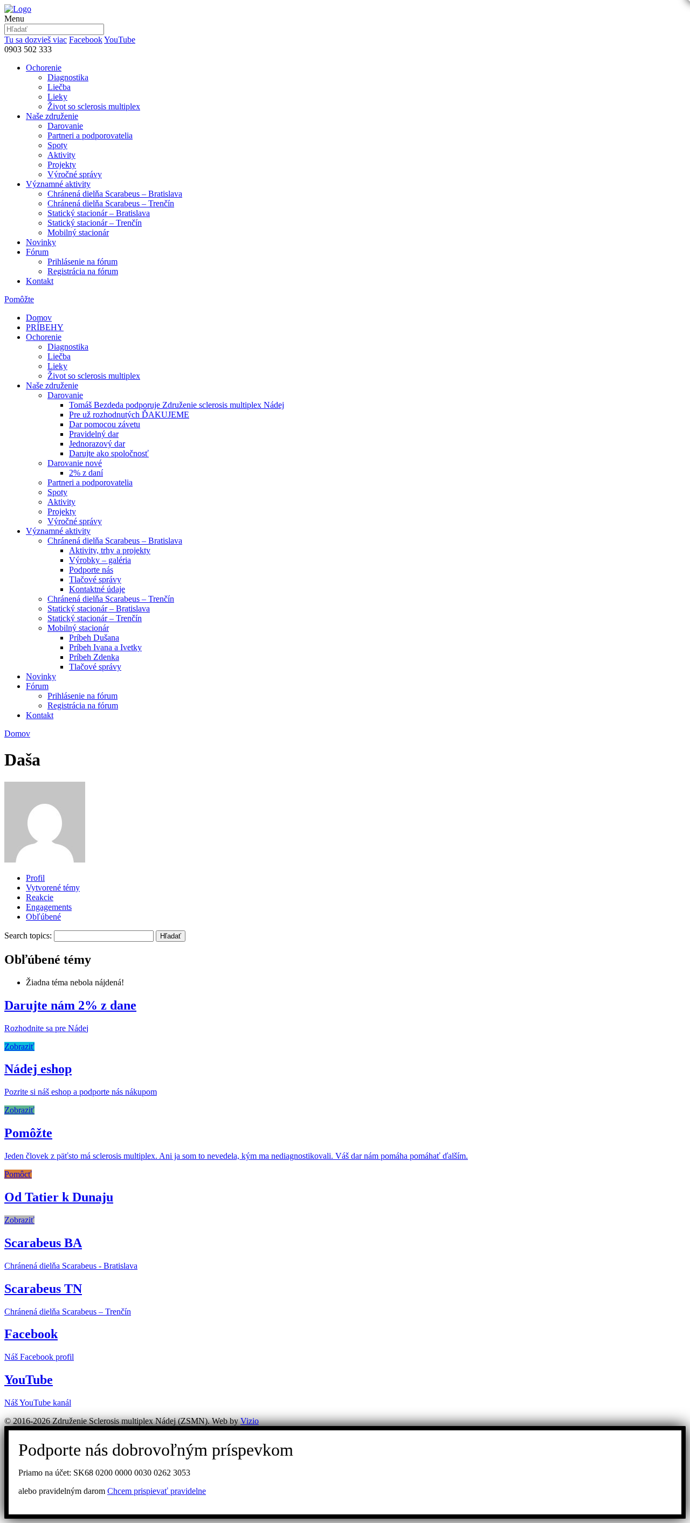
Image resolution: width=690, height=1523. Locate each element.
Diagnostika (67, 77)
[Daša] (44, 859)
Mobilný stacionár (78, 232)
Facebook (85, 39)
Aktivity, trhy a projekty (109, 550)
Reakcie (39, 897)
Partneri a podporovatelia (90, 135)
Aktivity (61, 154)
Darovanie (65, 125)
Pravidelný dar (94, 434)
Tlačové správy (95, 579)
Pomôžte (19, 299)
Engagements (49, 907)
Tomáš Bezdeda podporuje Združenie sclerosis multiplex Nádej (176, 404)
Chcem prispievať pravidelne (156, 1491)
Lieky (57, 96)
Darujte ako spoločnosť (109, 453)
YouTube (119, 39)
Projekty (61, 164)
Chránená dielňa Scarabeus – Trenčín (110, 203)
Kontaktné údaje (97, 589)
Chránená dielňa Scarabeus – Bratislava (114, 193)
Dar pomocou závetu (104, 424)
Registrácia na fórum (82, 271)
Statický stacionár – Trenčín (94, 222)
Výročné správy (74, 174)
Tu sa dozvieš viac (35, 39)
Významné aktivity (58, 184)
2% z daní (86, 472)
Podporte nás (91, 569)
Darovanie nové (74, 463)
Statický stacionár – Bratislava (98, 213)
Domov (39, 317)
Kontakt (39, 281)
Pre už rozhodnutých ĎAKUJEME (129, 414)
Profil (35, 877)
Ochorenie (43, 67)
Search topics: (28, 935)
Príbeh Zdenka (94, 657)
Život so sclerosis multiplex (93, 106)
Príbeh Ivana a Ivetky (105, 647)
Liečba (59, 87)
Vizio (249, 1420)
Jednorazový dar (97, 443)
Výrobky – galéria (100, 560)
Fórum (37, 251)
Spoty (57, 145)
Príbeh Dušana (94, 637)
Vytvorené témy (53, 887)
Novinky (41, 242)
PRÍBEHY (45, 327)
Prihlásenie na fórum (82, 261)
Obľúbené (43, 916)
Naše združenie (52, 116)
